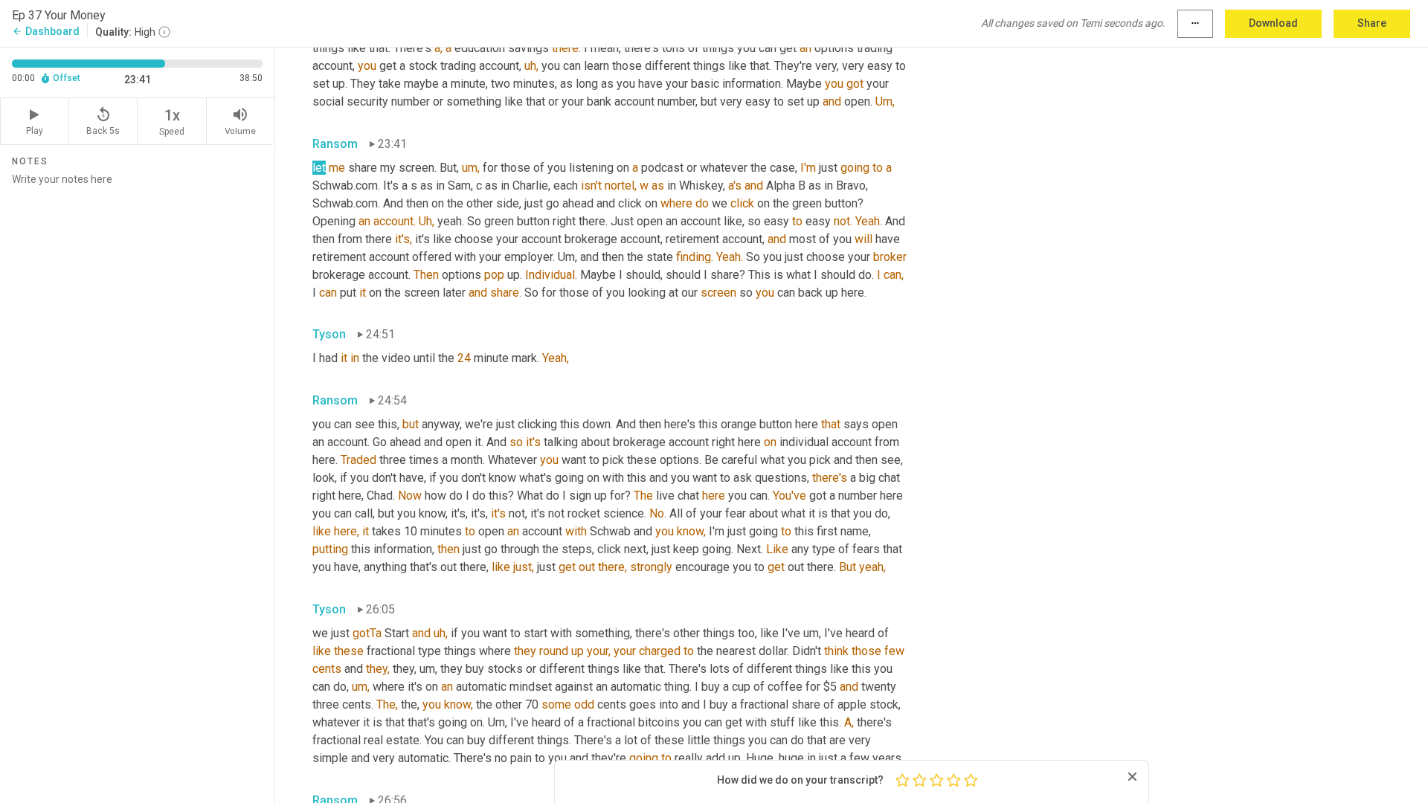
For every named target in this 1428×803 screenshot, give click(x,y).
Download (1273, 23)
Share (1371, 23)
